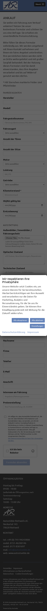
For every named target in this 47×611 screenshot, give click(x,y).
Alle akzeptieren (20, 320)
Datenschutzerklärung (13, 332)
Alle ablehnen (37, 320)
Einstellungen (37, 326)
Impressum (33, 332)
